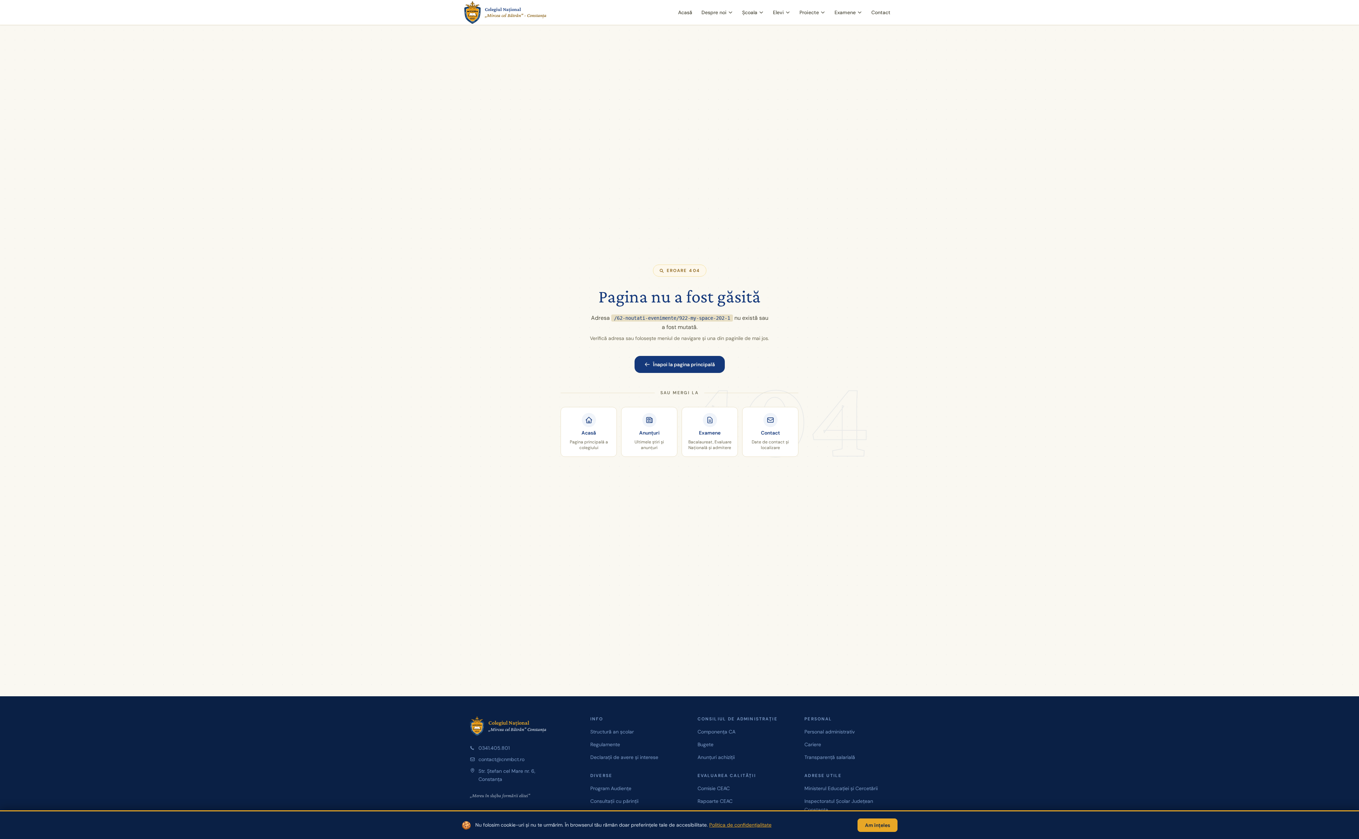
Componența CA (716, 732)
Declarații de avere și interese (624, 757)
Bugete (705, 744)
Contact (880, 12)
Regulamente (605, 744)
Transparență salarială (829, 757)
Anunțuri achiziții (716, 757)
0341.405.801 (494, 748)
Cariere (812, 744)
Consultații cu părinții (614, 801)
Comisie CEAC (714, 788)
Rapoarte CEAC (715, 801)
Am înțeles (877, 825)
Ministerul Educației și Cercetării (841, 788)
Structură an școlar (612, 732)
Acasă (685, 12)
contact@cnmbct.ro (501, 759)
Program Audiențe (610, 788)
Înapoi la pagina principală (684, 364)
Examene (845, 12)
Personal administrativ (829, 732)
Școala (749, 12)
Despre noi (714, 12)
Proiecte (809, 12)
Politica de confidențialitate (740, 825)
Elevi (778, 12)
